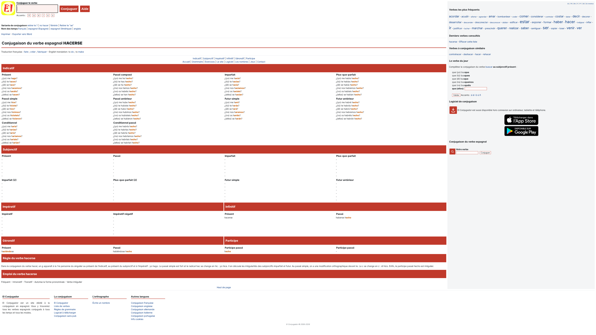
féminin (54, 25)
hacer (570, 22)
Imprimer (5, 34)
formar (547, 22)
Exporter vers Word (22, 34)
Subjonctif (208, 58)
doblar (505, 22)
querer (502, 28)
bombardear (504, 16)
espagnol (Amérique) (61, 28)
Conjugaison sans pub (65, 316)
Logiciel (229, 61)
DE (584, 3)
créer (33, 51)
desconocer (495, 22)
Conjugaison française (142, 303)
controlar (549, 17)
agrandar (483, 17)
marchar (477, 28)
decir (576, 16)
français (22, 28)
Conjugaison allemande (142, 309)
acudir (465, 16)
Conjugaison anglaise (141, 306)
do (72, 51)
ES (568, 3)
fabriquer (42, 51)
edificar (514, 22)
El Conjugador (61, 303)
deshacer (468, 54)
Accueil (186, 61)
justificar (458, 28)
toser (561, 28)
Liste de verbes (62, 306)
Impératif (219, 58)
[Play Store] (521, 135)
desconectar (481, 22)
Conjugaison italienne (141, 312)
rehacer (487, 54)
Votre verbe (462, 149)
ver (579, 28)
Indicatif (197, 58)
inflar (588, 22)
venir (571, 28)
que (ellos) (458, 88)
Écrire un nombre (101, 303)
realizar (514, 28)
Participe (250, 58)
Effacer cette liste (468, 41)
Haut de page (224, 287)
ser (546, 27)
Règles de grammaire (65, 309)
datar (568, 17)
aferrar (474, 17)
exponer (536, 22)
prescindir (490, 28)
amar (492, 16)
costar (559, 16)
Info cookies (137, 319)
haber (558, 22)
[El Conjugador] (8, 9)
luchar (467, 28)
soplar (554, 28)
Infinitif (229, 58)
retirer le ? (32, 25)
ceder (514, 17)
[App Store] (521, 124)
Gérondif (239, 58)
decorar (586, 16)
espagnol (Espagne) (38, 28)
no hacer (44, 25)
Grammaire (197, 61)
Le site (220, 61)
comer (524, 16)
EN (575, 3)
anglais (77, 28)
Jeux (252, 61)
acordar (454, 16)
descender (468, 22)
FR (571, 3)
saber (525, 28)
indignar (580, 22)
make (81, 51)
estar (525, 21)
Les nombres (241, 61)
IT (577, 3)
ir (450, 28)
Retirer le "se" (67, 25)
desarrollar (455, 22)
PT (580, 3)
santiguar (536, 28)
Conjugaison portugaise (143, 316)
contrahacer (455, 54)
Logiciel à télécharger (65, 312)
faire (26, 51)
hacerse (453, 41)
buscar (488, 66)
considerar (537, 16)
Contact (261, 61)
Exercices (210, 61)
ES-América (590, 3)
